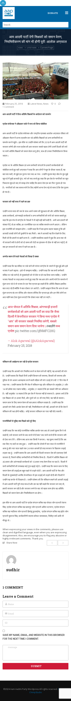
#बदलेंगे (50, 326)
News (45, 103)
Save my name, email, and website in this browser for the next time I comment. (34, 637)
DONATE (53, 13)
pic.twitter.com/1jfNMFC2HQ (35, 331)
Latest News (31, 48)
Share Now (11, 542)
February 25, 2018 (20, 346)
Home (20, 48)
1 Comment (8, 107)
